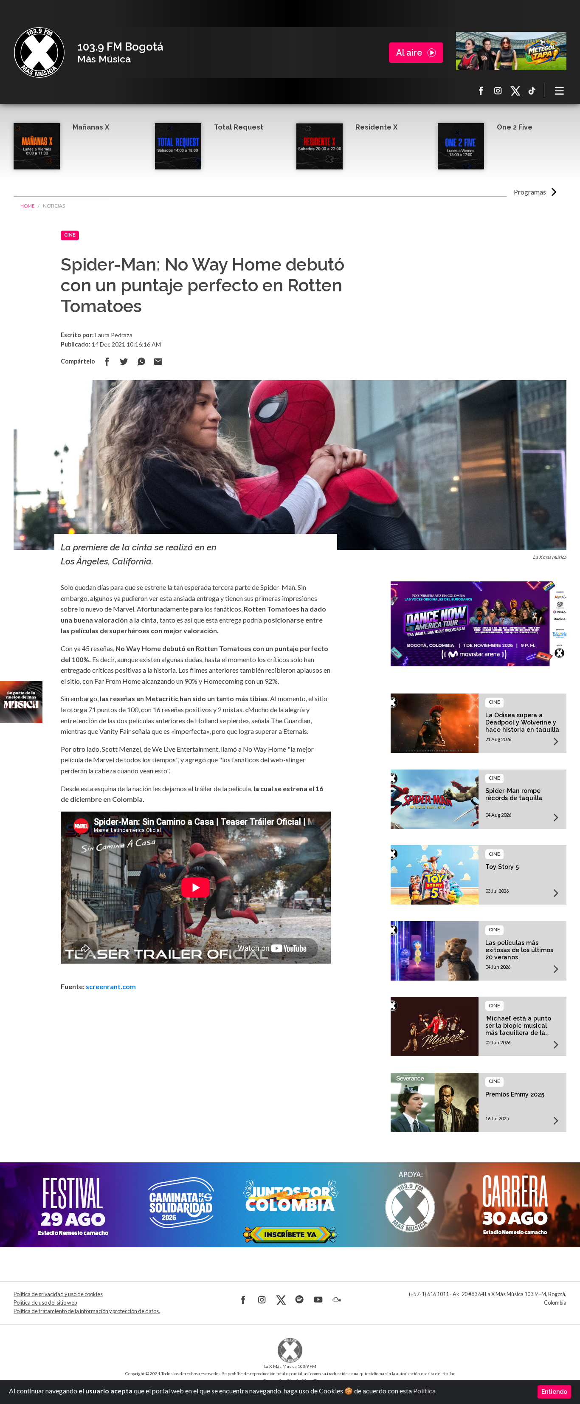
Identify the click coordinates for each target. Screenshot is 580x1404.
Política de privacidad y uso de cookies (58, 1294)
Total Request (238, 127)
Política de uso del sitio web (45, 1303)
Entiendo (554, 1391)
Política (424, 1391)
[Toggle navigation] (559, 90)
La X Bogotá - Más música (39, 52)
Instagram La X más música (498, 90)
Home (27, 206)
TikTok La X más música (532, 90)
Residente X (376, 127)
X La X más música (515, 90)
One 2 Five (514, 127)
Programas (530, 192)
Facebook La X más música (481, 90)
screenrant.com (111, 986)
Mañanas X (91, 127)
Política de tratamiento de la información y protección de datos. (87, 1311)
